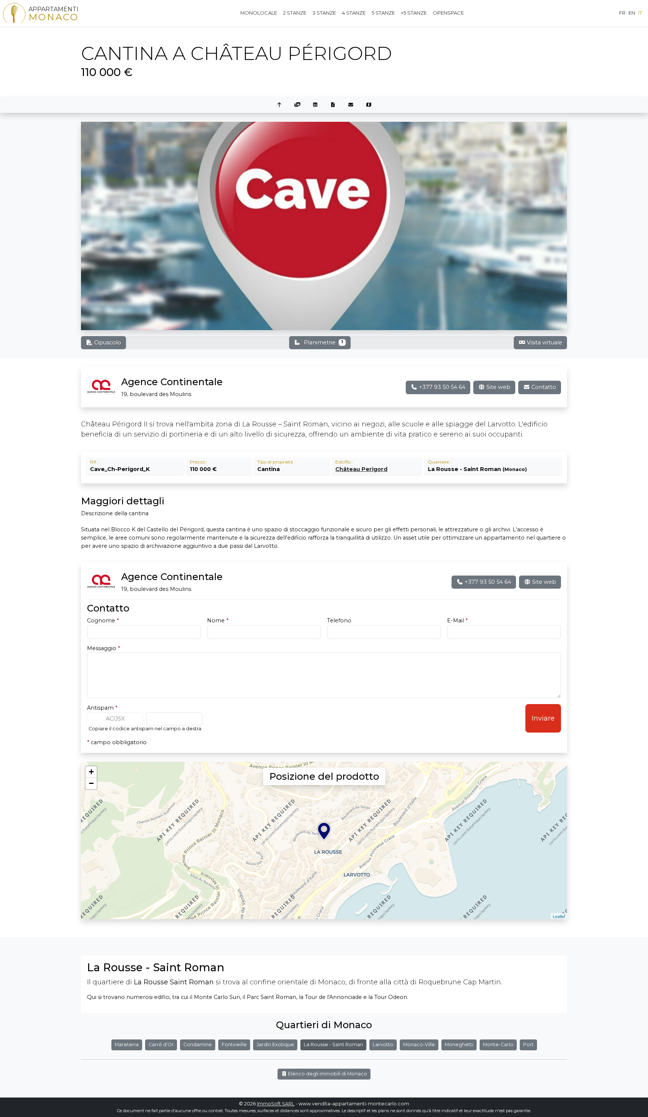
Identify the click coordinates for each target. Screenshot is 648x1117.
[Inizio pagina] (279, 105)
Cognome (103, 620)
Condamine (197, 1044)
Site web (497, 387)
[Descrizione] (333, 105)
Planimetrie (323, 342)
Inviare (543, 718)
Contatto (543, 387)
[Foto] (297, 105)
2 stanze (294, 13)
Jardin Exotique (275, 1044)
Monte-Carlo (498, 1044)
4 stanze (354, 13)
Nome (217, 620)
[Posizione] (369, 105)
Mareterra (127, 1044)
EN (631, 13)
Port (528, 1044)
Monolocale (258, 13)
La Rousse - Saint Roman (333, 1044)
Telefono (339, 620)
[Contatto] (351, 105)
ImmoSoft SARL (275, 1104)
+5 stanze (414, 13)
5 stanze (383, 13)
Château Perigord (361, 469)
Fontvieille (234, 1044)
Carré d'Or (161, 1044)
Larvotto (383, 1044)
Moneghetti (459, 1044)
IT (640, 13)
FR (622, 13)
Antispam (102, 707)
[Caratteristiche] (315, 105)
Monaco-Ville (419, 1044)
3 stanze (324, 13)
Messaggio (103, 648)
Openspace (448, 13)
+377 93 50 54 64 (441, 387)
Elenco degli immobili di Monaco (327, 1074)
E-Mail (457, 620)
